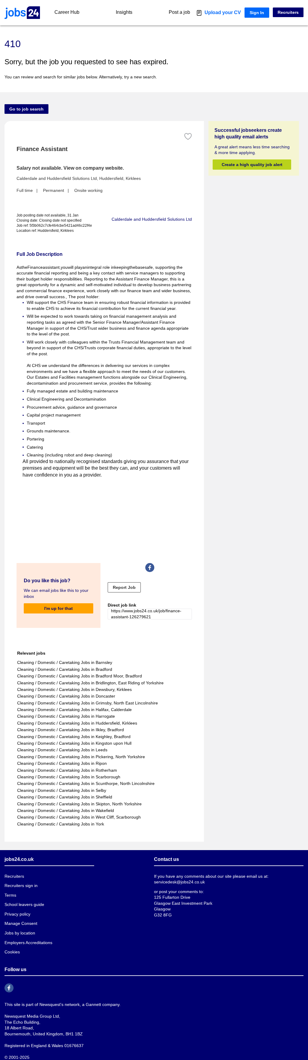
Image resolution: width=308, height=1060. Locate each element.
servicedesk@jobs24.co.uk (179, 882)
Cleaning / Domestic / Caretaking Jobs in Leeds (62, 749)
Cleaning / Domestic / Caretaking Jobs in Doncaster (66, 696)
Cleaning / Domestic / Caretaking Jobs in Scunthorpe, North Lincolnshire (86, 783)
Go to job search (26, 109)
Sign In (257, 12)
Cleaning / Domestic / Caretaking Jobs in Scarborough (68, 776)
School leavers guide (24, 904)
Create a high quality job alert (251, 164)
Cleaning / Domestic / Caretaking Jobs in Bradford (64, 669)
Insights (124, 12)
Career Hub (66, 12)
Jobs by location (20, 933)
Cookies (12, 951)
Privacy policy (17, 914)
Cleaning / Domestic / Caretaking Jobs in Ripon (62, 763)
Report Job (124, 587)
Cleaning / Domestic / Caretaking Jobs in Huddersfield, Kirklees (77, 723)
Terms (10, 895)
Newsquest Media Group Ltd (32, 1016)
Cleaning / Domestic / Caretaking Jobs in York (60, 824)
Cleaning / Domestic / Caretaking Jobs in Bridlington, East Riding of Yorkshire (90, 682)
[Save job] (188, 136)
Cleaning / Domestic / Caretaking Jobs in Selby (61, 790)
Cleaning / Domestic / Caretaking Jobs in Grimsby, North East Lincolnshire (87, 703)
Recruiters (288, 12)
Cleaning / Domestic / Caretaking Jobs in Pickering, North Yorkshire (81, 756)
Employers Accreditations (28, 942)
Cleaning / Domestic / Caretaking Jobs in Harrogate (66, 716)
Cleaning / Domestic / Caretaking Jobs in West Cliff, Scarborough (79, 817)
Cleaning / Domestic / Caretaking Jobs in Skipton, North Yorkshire (79, 803)
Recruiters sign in (21, 885)
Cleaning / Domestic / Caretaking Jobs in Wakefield (65, 810)
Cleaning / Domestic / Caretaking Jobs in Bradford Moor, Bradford (79, 676)
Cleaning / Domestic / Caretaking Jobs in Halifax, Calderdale (74, 709)
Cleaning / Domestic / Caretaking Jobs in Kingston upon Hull (74, 743)
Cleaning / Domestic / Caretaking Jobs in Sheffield (64, 797)
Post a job (179, 12)
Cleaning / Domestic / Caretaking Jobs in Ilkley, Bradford (70, 729)
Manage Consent (21, 923)
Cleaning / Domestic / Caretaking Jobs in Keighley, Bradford (74, 736)
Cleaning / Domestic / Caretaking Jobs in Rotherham (67, 770)
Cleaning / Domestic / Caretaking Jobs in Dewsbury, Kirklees (74, 689)
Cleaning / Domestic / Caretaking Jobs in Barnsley (64, 662)
